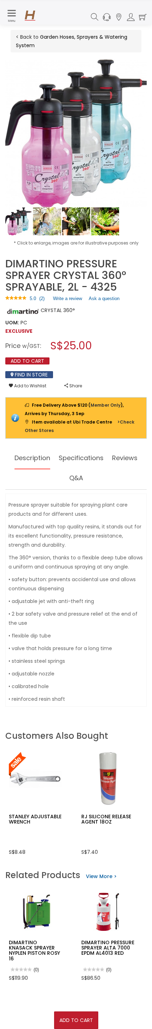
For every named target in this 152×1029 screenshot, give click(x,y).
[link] (16, 298)
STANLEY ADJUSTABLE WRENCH (35, 819)
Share (75, 386)
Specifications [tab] (81, 457)
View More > (101, 876)
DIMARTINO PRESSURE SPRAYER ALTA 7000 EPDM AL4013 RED (107, 948)
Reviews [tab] (125, 457)
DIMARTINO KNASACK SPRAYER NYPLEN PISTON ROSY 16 (34, 950)
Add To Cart (76, 1020)
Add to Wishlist (29, 386)
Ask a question (104, 298)
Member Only (105, 405)
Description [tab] (32, 457)
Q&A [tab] (76, 478)
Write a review (67, 300)
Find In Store (30, 374)
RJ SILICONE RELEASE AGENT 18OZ (106, 819)
